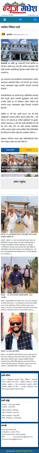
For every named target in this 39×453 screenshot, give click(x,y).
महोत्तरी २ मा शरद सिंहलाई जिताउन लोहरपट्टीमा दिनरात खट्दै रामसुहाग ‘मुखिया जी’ (19, 168)
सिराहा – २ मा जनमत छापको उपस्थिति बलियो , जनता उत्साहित (16, 296)
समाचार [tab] (28, 150)
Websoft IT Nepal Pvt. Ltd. (24, 451)
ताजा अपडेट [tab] (10, 150)
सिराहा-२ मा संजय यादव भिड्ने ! (10, 351)
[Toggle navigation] (5, 20)
